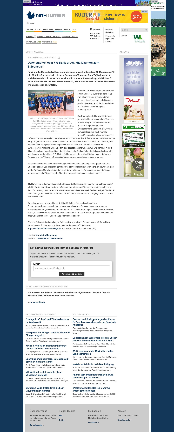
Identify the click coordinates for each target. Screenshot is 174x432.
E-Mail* (36, 264)
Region (29, 29)
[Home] (28, 23)
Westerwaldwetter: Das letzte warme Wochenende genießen (91, 389)
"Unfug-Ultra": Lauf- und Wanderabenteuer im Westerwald (47, 320)
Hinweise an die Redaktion (50, 238)
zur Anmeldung (37, 302)
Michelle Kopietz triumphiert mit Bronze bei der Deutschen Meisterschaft (46, 347)
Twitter (61, 420)
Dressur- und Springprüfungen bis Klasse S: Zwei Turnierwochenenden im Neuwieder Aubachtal (95, 322)
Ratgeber (57, 36)
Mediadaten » (93, 422)
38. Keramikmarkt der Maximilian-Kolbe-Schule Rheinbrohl (93, 352)
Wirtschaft (48, 29)
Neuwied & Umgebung (46, 235)
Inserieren (109, 29)
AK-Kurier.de (95, 33)
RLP (74, 29)
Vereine (58, 29)
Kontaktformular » (125, 420)
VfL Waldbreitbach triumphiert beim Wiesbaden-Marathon (44, 373)
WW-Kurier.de (95, 36)
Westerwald (33, 42)
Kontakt (108, 41)
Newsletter (94, 39)
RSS (60, 415)
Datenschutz (110, 36)
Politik (38, 29)
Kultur (67, 29)
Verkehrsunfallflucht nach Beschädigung (93, 364)
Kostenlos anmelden (72, 274)
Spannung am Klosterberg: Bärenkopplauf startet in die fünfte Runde (47, 360)
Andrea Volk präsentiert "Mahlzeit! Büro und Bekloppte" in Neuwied (93, 376)
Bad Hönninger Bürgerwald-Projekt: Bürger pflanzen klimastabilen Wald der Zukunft (95, 339)
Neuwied (38, 51)
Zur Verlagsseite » (37, 425)
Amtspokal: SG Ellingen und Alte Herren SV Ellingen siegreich (48, 334)
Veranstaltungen (44, 36)
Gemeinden (66, 36)
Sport (29, 51)
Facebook (96, 29)
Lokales (30, 36)
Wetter (75, 36)
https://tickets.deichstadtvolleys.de (44, 228)
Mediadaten (109, 32)
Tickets (124, 35)
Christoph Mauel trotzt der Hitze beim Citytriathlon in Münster (45, 389)
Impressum (109, 39)
